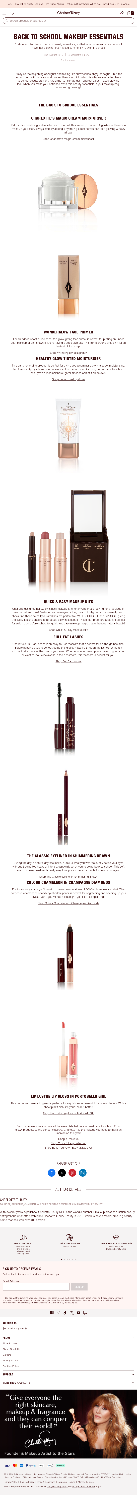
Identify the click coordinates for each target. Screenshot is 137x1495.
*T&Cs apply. (9, 1298)
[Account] (122, 12)
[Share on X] (62, 1173)
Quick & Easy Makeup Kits (57, 608)
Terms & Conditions (46, 1482)
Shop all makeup (68, 1138)
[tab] (61, 1259)
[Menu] (4, 13)
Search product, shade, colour (28, 20)
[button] (6, 21)
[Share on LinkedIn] (83, 1173)
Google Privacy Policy (57, 1486)
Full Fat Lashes (36, 643)
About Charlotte (11, 1349)
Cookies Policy (11, 1366)
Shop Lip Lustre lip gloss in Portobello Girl (68, 1113)
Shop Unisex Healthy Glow (68, 379)
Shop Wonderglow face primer (68, 352)
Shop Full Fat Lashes (68, 661)
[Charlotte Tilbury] (68, 13)
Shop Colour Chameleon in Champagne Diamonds (68, 903)
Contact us (116, 1477)
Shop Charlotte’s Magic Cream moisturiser (68, 138)
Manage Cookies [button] (86, 1482)
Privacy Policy (23, 1302)
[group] (24, 1242)
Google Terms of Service (83, 1486)
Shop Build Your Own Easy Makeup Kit (68, 1147)
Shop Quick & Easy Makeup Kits (68, 629)
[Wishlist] (12, 13)
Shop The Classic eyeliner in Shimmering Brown (68, 876)
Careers (7, 1354)
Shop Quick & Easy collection (68, 1143)
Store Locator (10, 1343)
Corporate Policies (66, 1482)
